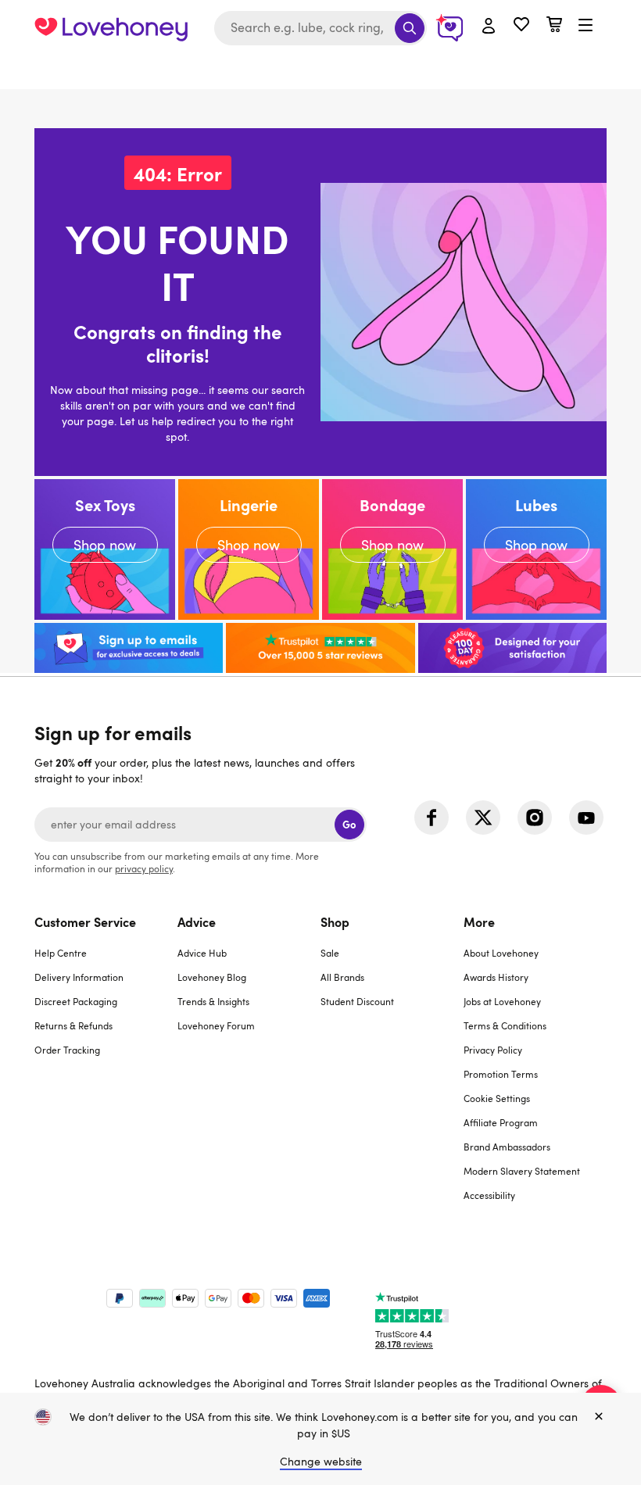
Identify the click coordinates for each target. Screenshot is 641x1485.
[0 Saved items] (521, 26)
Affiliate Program (501, 1122)
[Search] (409, 28)
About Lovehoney (501, 952)
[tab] (105, 1068)
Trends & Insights (213, 1001)
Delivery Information (79, 977)
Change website (321, 1461)
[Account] (488, 26)
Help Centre (60, 952)
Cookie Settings (497, 1098)
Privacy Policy (493, 1049)
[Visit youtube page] (586, 817)
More (479, 921)
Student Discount (357, 1001)
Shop (334, 921)
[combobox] (320, 28)
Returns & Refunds (73, 1025)
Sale (329, 952)
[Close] (599, 1417)
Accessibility (489, 1195)
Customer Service (85, 921)
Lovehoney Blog (211, 977)
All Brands (342, 977)
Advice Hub (202, 952)
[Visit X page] (483, 817)
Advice (196, 921)
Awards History (496, 977)
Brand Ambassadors (507, 1146)
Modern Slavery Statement (522, 1171)
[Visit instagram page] (534, 817)
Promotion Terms (501, 1074)
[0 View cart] (554, 26)
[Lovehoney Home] (111, 28)
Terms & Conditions (505, 1025)
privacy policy (144, 868)
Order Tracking (67, 1049)
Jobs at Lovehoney (502, 1001)
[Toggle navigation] (585, 25)
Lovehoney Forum (216, 1025)
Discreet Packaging (75, 1001)
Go (349, 824)
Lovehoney (321, 72)
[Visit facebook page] (431, 817)
